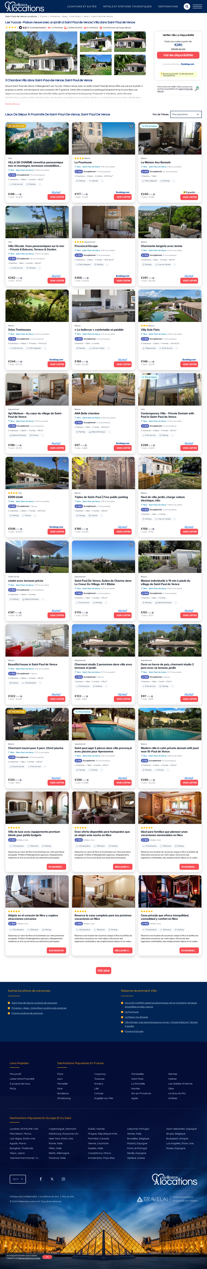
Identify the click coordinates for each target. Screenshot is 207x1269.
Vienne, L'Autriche (98, 1143)
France (43, 16)
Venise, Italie (134, 1133)
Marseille (62, 1083)
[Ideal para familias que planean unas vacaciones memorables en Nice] (170, 808)
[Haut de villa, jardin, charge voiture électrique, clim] (170, 473)
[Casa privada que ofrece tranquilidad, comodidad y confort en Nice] (170, 891)
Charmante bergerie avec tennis (161, 246)
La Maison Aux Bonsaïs (156, 162)
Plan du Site (68, 1197)
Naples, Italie (95, 1148)
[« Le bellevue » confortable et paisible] (103, 306)
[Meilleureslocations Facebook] (41, 1180)
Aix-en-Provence (141, 1093)
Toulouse (99, 1079)
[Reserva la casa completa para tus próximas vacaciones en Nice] (103, 891)
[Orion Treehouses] (37, 306)
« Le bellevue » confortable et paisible (99, 329)
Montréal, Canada (98, 1138)
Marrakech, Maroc (20, 1133)
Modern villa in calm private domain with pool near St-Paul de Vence (170, 749)
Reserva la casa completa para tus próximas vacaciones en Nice (103, 917)
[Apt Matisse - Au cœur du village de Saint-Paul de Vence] (37, 389)
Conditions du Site (49, 1197)
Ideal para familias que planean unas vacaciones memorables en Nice (164, 833)
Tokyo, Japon (17, 1153)
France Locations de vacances (27, 1013)
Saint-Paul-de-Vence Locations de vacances (34, 1003)
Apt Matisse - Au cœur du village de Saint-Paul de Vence (35, 415)
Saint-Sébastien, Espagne (181, 1129)
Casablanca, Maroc (99, 1153)
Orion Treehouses (19, 329)
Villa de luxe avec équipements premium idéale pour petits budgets (34, 833)
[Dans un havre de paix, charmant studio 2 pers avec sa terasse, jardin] (170, 640)
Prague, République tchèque (104, 1133)
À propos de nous (20, 1083)
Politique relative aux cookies (29, 1258)
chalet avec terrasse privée (25, 580)
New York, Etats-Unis (61, 1138)
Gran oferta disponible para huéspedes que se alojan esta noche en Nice (102, 833)
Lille (96, 1088)
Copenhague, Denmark (62, 1129)
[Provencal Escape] (103, 222)
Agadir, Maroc (18, 1143)
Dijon (171, 1088)
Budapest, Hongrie (177, 1138)
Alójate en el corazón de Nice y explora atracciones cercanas (33, 917)
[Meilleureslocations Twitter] (52, 1180)
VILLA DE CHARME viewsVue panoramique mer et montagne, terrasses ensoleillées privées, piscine (35, 164)
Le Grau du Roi (176, 1093)
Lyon (60, 1079)
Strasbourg (64, 1098)
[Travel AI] (151, 1199)
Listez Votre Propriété (22, 1079)
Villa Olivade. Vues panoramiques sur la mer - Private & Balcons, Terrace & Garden (36, 247)
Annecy (98, 1083)
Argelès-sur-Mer (103, 1098)
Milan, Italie (55, 1148)
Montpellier (137, 1074)
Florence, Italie (57, 1158)
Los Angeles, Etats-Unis (180, 1143)
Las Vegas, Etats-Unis (22, 1138)
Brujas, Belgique (175, 1133)
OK (47, 1257)
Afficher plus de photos (19, 71)
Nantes (135, 1088)
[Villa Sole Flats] (170, 306)
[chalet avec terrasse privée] (37, 557)
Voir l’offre (57, 197)
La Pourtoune (83, 162)
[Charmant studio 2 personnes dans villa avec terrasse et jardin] (103, 640)
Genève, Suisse (136, 1158)
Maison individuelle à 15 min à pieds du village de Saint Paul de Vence (165, 582)
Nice (86, 16)
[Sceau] (9, 35)
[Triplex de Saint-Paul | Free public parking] (103, 473)
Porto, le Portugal (137, 1148)
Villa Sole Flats (150, 329)
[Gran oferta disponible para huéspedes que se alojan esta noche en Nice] (103, 808)
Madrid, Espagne (137, 1143)
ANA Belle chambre (87, 413)
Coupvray (100, 1074)
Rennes (172, 1074)
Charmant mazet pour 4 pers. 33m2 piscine (35, 748)
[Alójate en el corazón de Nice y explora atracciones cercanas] (37, 891)
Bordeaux (63, 1093)
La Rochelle (138, 1083)
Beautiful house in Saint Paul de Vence (32, 664)
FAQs (13, 1088)
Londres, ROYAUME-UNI (24, 1129)
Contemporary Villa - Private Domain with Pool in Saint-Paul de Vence (167, 415)
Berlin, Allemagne (59, 1153)
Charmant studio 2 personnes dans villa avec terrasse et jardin (103, 666)
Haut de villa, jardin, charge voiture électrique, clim (163, 498)
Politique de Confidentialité (23, 1197)
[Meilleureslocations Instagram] (63, 1180)
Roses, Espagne (175, 1148)
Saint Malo (137, 1079)
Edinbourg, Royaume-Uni (63, 1133)
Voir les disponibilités (178, 55)
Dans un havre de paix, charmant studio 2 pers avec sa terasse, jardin (167, 666)
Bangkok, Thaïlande (21, 1148)
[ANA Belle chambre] (103, 389)
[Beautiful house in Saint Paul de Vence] (37, 640)
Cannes (98, 1093)
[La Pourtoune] (103, 138)
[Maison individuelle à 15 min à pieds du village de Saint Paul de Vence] (170, 557)
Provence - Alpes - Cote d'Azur (65, 16)
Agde (134, 1098)
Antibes (172, 1098)
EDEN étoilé (15, 497)
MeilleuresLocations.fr (29, 1201)
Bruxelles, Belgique (138, 1138)
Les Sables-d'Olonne (180, 1083)
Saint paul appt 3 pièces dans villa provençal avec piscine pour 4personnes (103, 749)
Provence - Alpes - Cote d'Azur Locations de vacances (39, 1008)
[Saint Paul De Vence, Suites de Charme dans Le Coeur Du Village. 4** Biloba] (103, 557)
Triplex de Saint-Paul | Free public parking (101, 497)
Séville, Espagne (136, 1153)
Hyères (172, 1079)
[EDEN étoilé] (37, 473)
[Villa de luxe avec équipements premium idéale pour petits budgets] (37, 808)
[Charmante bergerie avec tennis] (170, 222)
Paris (60, 1074)
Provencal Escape (86, 246)
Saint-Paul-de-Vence (102, 16)
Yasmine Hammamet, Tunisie (26, 1158)
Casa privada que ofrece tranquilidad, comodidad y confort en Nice (165, 917)
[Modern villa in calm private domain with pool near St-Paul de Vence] (170, 724)
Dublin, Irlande (96, 1129)
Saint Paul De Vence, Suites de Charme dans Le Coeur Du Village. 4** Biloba (103, 582)
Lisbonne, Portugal (138, 1129)
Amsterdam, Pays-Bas (101, 1158)
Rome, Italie (55, 1143)
